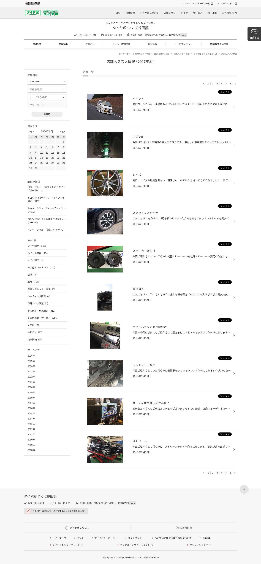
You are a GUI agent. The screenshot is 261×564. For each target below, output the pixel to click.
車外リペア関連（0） (39, 303)
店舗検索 (130, 12)
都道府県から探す (162, 53)
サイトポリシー (136, 538)
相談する (254, 37)
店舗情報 (63, 44)
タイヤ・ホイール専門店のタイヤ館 (134, 53)
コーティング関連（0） (40, 296)
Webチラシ (170, 12)
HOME (117, 12)
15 (63, 152)
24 (36, 162)
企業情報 (206, 538)
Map (184, 34)
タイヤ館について (149, 12)
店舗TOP (37, 44)
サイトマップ (59, 538)
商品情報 (152, 44)
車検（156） (34, 282)
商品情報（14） (36, 339)
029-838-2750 (87, 35)
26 (47, 162)
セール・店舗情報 (121, 44)
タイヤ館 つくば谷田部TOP (205, 53)
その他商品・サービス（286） (43, 317)
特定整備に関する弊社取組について (173, 538)
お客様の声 (228, 12)
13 (52, 152)
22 (63, 157)
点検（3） (33, 274)
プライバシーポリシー (105, 538)
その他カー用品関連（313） (42, 310)
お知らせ (90, 44)
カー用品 (212, 12)
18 (41, 157)
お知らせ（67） (36, 332)
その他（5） (34, 325)
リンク (80, 538)
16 (30, 157)
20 (52, 157)
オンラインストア (226, 3)
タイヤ (184, 12)
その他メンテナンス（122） (42, 267)
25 (41, 162)
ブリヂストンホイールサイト (135, 545)
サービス (197, 12)
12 (47, 152)
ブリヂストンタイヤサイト (66, 545)
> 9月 (63, 131)
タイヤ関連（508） (37, 245)
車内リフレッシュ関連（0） (42, 289)
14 (58, 152)
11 (41, 152)
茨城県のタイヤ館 (181, 53)
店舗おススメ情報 (219, 44)
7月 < (31, 131)
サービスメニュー (183, 44)
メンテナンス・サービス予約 (197, 3)
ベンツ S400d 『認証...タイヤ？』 (46, 229)
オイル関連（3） (36, 260)
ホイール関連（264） (39, 253)
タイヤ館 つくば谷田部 (131, 27)
